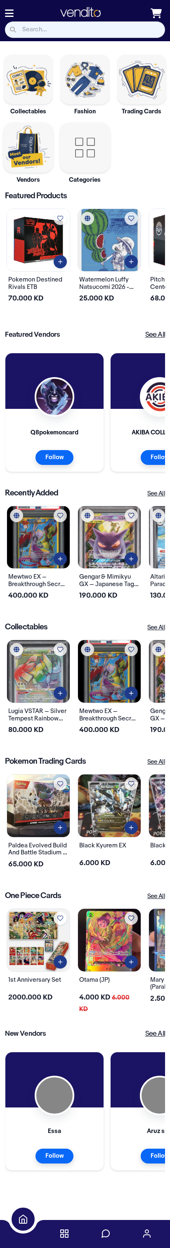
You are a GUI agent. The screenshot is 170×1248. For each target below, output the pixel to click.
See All (155, 334)
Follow (54, 457)
